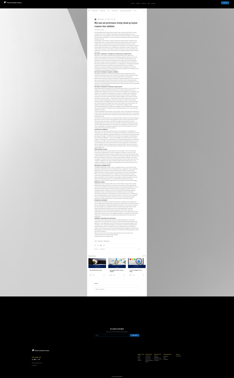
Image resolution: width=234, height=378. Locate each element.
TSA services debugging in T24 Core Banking (135, 271)
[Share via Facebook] (95, 245)
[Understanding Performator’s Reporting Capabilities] (117, 263)
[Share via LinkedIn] (101, 245)
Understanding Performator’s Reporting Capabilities (116, 271)
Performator (102, 10)
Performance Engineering (125, 10)
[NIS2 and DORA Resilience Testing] (97, 263)
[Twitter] (39, 359)
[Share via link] (104, 245)
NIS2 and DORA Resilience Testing (96, 270)
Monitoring (100, 241)
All (88, 10)
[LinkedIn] (33, 359)
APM (96, 241)
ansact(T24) (148, 356)
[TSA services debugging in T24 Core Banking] (137, 263)
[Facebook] (37, 359)
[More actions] (139, 19)
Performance (95, 10)
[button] (144, 10)
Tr (145, 356)
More (135, 10)
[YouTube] (35, 359)
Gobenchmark (115, 10)
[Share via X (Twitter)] (98, 245)
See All (144, 255)
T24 (108, 10)
